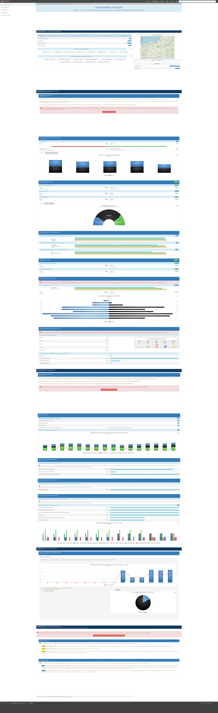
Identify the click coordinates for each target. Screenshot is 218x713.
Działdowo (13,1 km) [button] (47, 51)
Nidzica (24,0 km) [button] (69, 51)
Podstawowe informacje (6, 4)
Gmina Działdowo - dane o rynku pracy (109, 389)
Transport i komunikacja (6, 15)
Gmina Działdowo (62, 3)
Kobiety (46, 203)
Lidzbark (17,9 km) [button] (59, 51)
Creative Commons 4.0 (14, 703)
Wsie (177, 1)
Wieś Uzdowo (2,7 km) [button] (78, 59)
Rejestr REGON (4, 10)
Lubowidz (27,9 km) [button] (80, 51)
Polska (38, 3)
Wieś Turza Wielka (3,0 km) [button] (107, 59)
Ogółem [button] (41, 152)
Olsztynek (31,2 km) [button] (102, 51)
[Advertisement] (199, 23)
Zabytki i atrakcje (5, 12)
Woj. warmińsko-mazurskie (45, 3)
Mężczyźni (52, 203)
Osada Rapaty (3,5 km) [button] (120, 59)
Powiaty (162, 1)
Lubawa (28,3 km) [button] (91, 51)
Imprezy (112, 589)
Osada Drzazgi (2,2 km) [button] (50, 59)
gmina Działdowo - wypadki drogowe (101, 635)
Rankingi (148, 1)
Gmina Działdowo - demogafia (109, 111)
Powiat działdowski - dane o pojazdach (117, 635)
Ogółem (41, 203)
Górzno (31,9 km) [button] (123, 51)
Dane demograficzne (5, 7)
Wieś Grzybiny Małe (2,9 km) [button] (92, 59)
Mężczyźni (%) (54, 152)
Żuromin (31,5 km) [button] (113, 51)
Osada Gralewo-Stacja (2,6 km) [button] (64, 59)
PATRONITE (31, 703)
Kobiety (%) (48, 152)
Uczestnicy (118, 589)
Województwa (155, 1)
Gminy (167, 1)
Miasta (172, 1)
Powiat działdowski (54, 3)
